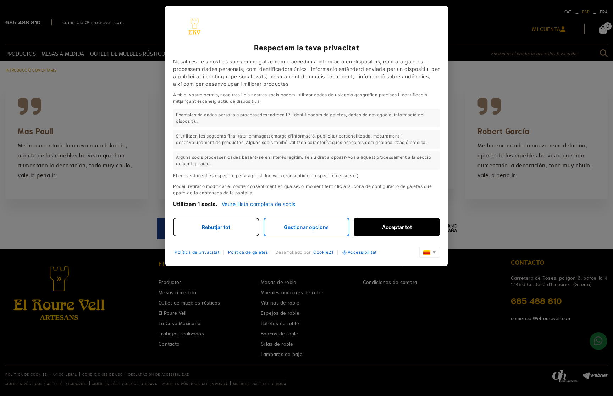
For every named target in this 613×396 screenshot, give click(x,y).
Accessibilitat (362, 252)
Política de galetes (248, 252)
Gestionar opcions (306, 227)
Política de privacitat (197, 252)
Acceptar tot (397, 227)
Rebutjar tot (216, 227)
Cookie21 (323, 252)
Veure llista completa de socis (259, 204)
